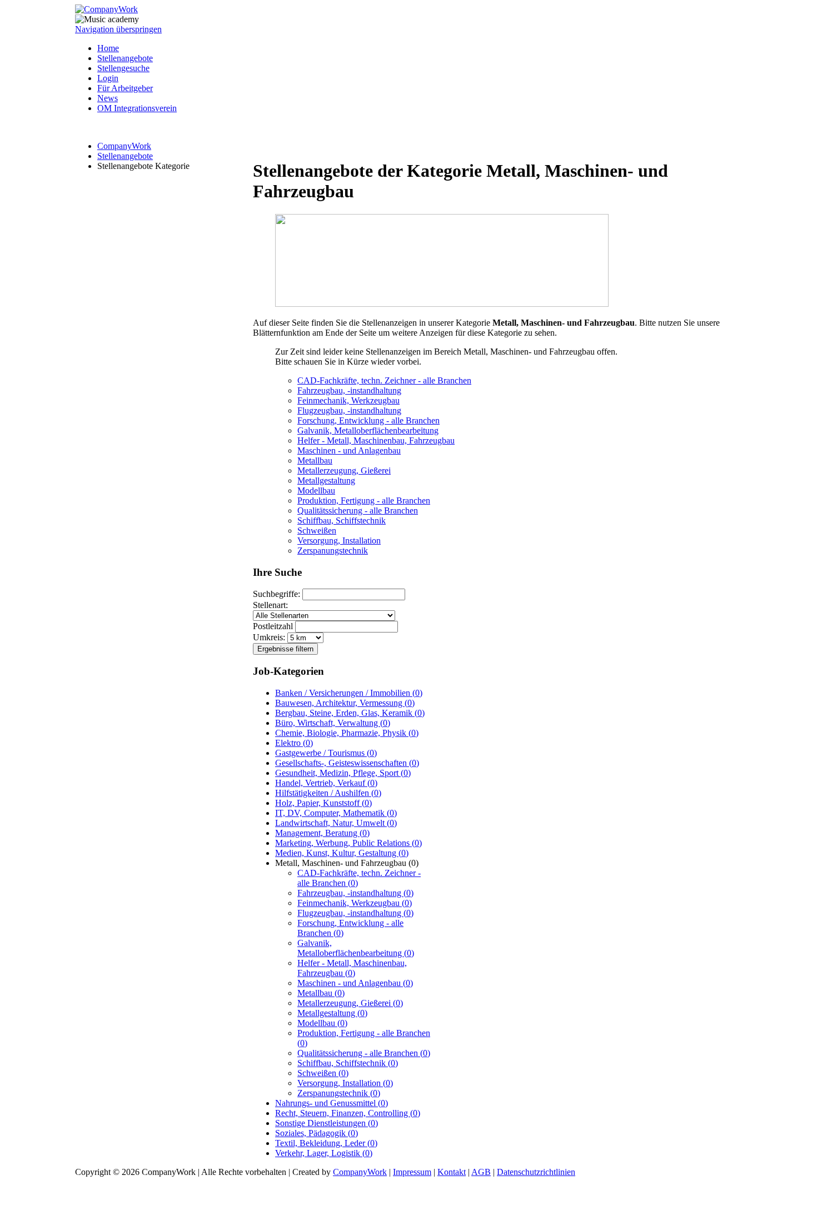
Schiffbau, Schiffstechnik (341, 520)
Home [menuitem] (108, 48)
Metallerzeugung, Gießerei (344, 470)
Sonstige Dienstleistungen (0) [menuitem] (326, 1123)
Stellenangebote (125, 156)
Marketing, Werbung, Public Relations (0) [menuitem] (348, 843)
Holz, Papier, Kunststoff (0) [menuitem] (323, 803)
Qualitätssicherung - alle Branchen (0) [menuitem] (363, 1053)
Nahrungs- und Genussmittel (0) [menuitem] (331, 1103)
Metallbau (314, 460)
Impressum (412, 1172)
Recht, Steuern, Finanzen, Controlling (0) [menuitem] (347, 1113)
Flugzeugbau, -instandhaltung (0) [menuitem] (355, 913)
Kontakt (451, 1172)
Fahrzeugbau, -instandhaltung (349, 390)
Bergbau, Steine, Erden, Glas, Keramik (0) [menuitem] (350, 713)
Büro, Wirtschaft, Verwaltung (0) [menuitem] (332, 723)
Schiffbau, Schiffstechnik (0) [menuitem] (347, 1063)
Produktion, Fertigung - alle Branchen (363, 500)
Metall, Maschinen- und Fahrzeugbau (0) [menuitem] (347, 863)
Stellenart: (270, 605)
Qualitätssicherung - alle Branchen (357, 510)
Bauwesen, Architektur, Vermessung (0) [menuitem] (345, 703)
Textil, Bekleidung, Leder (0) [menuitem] (326, 1143)
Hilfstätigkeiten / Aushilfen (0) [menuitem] (328, 793)
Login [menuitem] (107, 78)
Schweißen (316, 530)
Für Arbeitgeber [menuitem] (125, 88)
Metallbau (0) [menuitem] (321, 993)
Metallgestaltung (326, 480)
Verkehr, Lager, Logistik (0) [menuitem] (323, 1153)
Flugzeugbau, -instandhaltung (349, 410)
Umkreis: (269, 637)
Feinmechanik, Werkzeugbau (348, 400)
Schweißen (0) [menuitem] (322, 1073)
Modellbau (316, 490)
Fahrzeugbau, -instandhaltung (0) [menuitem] (355, 893)
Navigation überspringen (118, 29)
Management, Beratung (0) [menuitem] (322, 833)
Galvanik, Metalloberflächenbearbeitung (368, 430)
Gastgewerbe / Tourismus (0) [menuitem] (326, 753)
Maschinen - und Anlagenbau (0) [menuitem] (355, 983)
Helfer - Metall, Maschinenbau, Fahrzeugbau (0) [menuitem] (352, 968)
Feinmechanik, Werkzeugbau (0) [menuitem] (354, 903)
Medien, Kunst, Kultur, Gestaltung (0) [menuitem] (342, 853)
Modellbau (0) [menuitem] (322, 1023)
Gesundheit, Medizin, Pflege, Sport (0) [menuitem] (343, 773)
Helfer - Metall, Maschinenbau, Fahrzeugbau (376, 440)
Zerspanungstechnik (332, 550)
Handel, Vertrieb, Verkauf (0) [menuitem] (326, 783)
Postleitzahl (273, 626)
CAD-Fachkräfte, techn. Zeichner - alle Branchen (384, 380)
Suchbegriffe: (276, 594)
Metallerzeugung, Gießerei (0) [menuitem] (350, 1003)
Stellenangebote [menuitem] (125, 58)
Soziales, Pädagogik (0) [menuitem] (316, 1133)
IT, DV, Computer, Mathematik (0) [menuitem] (336, 813)
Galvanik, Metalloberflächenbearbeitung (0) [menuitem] (355, 948)
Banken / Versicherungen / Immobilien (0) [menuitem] (348, 693)
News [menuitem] (107, 98)
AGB (481, 1172)
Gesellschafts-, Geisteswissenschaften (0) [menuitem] (347, 763)
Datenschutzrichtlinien (536, 1172)
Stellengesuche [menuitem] (123, 68)
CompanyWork (124, 146)
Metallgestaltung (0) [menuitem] (332, 1013)
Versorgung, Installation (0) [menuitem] (345, 1083)
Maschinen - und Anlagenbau (349, 450)
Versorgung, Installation (339, 540)
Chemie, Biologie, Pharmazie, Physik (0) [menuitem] (347, 733)
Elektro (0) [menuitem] (294, 743)
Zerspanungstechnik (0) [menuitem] (338, 1093)
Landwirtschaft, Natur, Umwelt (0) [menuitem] (336, 823)
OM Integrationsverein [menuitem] (137, 108)
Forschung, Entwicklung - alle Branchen (368, 420)
